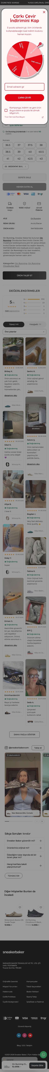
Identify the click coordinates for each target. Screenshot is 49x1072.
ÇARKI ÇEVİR (24, 97)
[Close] (44, 12)
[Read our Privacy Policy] (42, 117)
